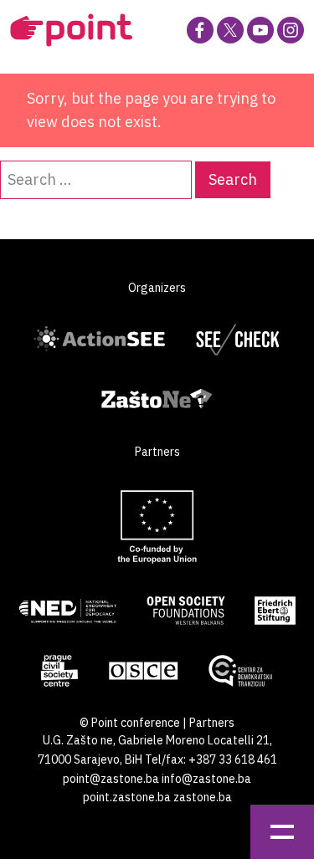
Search (232, 179)
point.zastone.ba (127, 797)
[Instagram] (290, 30)
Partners (211, 722)
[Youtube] (260, 30)
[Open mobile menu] (282, 832)
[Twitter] (230, 30)
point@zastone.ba (111, 778)
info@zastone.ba (206, 778)
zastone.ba (202, 797)
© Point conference (130, 722)
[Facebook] (200, 30)
